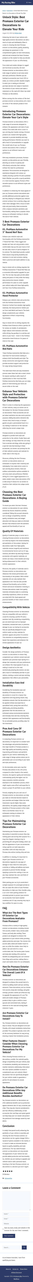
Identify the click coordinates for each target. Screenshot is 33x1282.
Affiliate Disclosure (16, 1272)
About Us (8, 1269)
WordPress (16, 1279)
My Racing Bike (8, 2)
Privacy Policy (23, 1269)
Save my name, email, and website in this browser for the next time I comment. (17, 1229)
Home (4, 10)
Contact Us (15, 1269)
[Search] (24, 1248)
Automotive (10, 10)
